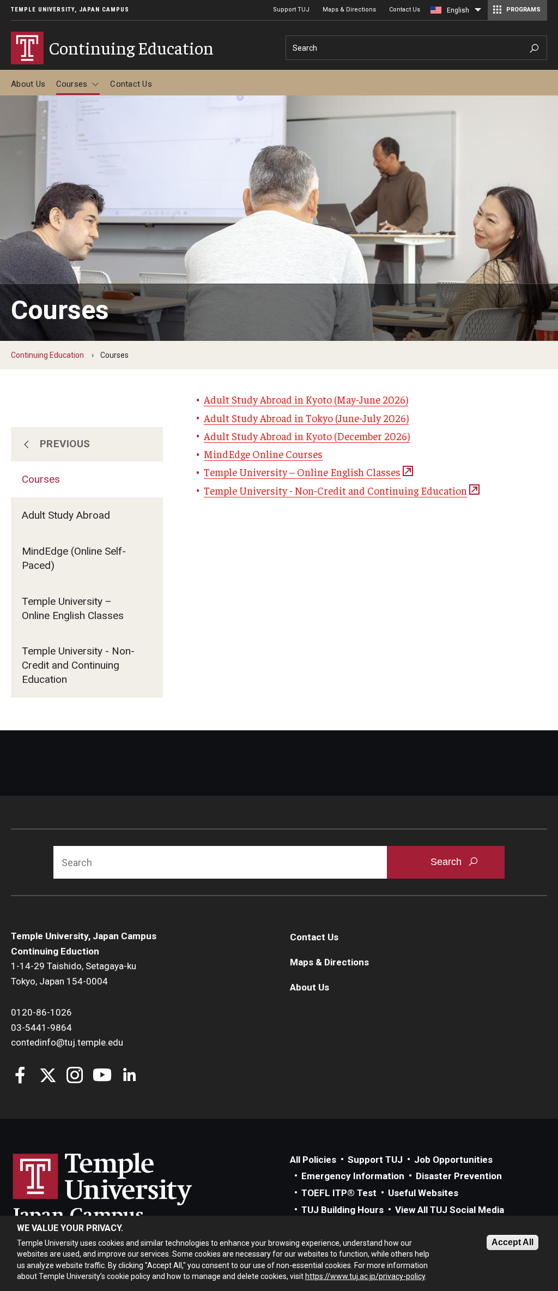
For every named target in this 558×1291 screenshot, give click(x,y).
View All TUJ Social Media (449, 1209)
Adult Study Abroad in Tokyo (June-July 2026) (306, 417)
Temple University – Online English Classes (73, 608)
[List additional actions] (478, 12)
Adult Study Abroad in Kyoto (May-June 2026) (306, 399)
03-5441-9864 (41, 1027)
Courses (72, 84)
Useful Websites (423, 1192)
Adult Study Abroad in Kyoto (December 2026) (307, 435)
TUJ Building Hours (342, 1209)
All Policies (313, 1159)
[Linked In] (129, 1076)
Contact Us (404, 9)
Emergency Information (352, 1175)
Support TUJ (291, 9)
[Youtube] (102, 1076)
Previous (65, 443)
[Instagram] (74, 1076)
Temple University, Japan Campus (70, 9)
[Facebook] (20, 1076)
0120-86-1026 (41, 1012)
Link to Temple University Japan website (120, 1189)
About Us (28, 84)
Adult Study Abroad (66, 515)
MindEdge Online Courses (263, 453)
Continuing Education (47, 355)
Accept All (512, 1242)
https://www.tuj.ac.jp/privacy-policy (365, 1276)
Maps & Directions (349, 9)
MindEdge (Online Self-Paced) (74, 558)
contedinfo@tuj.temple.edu (67, 1042)
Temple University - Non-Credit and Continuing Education (78, 665)
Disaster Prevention (459, 1175)
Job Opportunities (453, 1159)
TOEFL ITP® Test (339, 1192)
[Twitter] (47, 1076)
